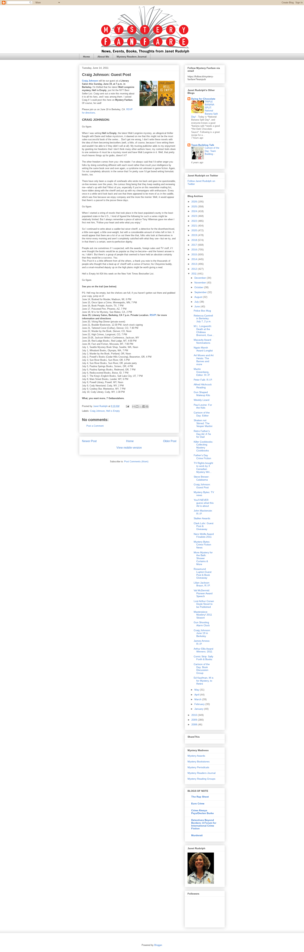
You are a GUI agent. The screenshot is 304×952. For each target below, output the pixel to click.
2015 (194, 254)
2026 (194, 201)
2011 (194, 273)
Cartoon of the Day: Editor (202, 414)
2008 (194, 724)
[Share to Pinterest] (147, 406)
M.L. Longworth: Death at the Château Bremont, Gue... (204, 330)
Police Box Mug (202, 310)
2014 (194, 259)
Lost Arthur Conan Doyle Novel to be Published (204, 604)
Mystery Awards (196, 755)
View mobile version (129, 447)
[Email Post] (127, 406)
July (197, 301)
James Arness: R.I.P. (202, 642)
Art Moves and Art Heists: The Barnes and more (204, 359)
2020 (194, 230)
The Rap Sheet (200, 796)
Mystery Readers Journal (132, 56)
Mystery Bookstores (199, 761)
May (197, 689)
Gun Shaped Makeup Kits (202, 394)
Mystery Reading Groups (201, 778)
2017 (194, 244)
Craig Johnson (97, 411)
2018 (194, 240)
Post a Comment (95, 426)
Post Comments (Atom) (136, 461)
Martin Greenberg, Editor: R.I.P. (202, 372)
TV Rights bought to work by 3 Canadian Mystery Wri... (203, 467)
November (200, 282)
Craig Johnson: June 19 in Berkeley (202, 633)
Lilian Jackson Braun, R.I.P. (202, 584)
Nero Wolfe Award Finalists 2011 (204, 535)
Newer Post (89, 441)
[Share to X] (140, 406)
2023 (194, 216)
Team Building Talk (202, 145)
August (198, 297)
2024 (194, 211)
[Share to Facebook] (143, 406)
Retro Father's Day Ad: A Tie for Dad (202, 434)
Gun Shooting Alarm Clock (202, 624)
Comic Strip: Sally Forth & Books (203, 658)
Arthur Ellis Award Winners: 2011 (203, 650)
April (197, 694)
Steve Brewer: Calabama (201, 478)
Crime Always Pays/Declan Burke (202, 812)
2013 (194, 264)
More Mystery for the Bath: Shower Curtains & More (203, 558)
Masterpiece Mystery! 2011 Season (203, 614)
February (199, 704)
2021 (194, 225)
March (198, 699)
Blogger (158, 945)
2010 (194, 715)
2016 (194, 249)
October (199, 287)
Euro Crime (197, 803)
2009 (194, 719)
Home (86, 56)
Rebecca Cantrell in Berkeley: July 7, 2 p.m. (203, 318)
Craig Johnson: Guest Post (202, 486)
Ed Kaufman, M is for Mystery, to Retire (203, 680)
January (199, 708)
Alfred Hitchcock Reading (203, 386)
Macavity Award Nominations (202, 341)
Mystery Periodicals (198, 767)
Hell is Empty (113, 411)
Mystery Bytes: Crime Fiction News (202, 544)
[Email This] (133, 406)
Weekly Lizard (201, 400)
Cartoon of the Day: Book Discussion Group (202, 668)
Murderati (197, 835)
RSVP (153, 315)
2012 (194, 268)
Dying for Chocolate (203, 98)
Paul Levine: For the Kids (203, 406)
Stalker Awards (202, 518)
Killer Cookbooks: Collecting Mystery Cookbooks (203, 446)
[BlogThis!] (137, 406)
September (200, 292)
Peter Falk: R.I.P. (203, 379)
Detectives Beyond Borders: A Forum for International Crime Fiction (203, 824)
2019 (194, 235)
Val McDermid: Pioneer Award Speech (203, 593)
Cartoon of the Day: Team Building (212, 151)
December (200, 277)
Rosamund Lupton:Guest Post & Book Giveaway (202, 573)
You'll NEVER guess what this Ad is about (204, 502)
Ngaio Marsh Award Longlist (203, 349)
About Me (103, 56)
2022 (194, 220)
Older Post (169, 441)
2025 (194, 206)
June (197, 306)
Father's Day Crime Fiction (202, 457)
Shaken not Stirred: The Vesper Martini (203, 423)
